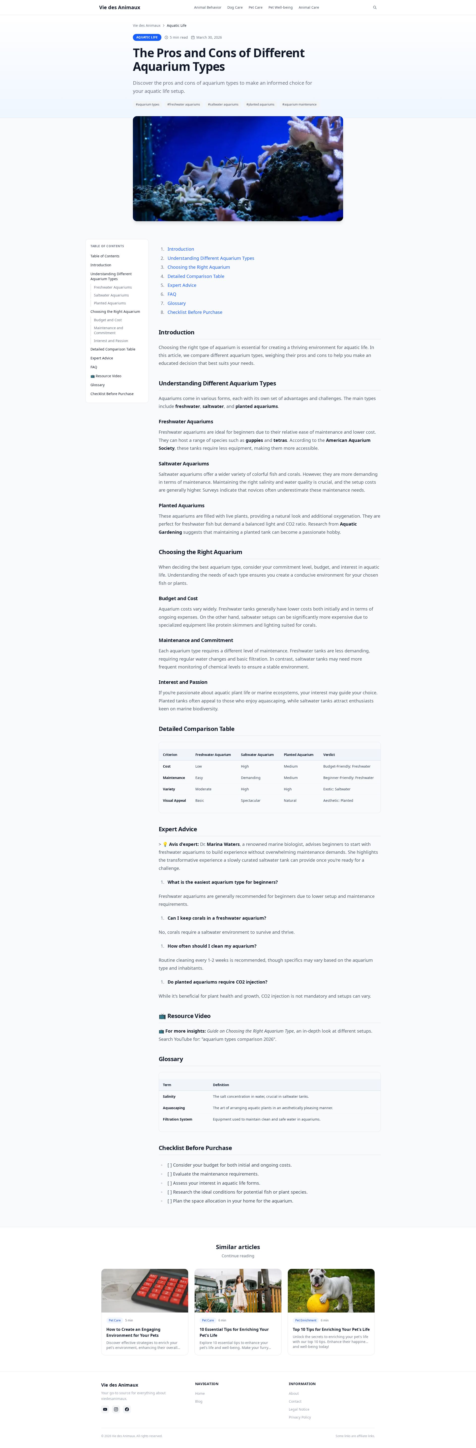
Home (200, 1393)
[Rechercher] (375, 7)
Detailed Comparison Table (112, 349)
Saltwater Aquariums (111, 295)
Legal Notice (299, 1409)
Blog (199, 1401)
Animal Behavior (207, 7)
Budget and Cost (108, 320)
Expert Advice (101, 358)
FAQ (93, 367)
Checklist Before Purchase (112, 393)
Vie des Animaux (146, 25)
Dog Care (235, 7)
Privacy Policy (300, 1417)
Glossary (97, 384)
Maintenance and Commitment (108, 330)
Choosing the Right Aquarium (115, 311)
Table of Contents (104, 256)
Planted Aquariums (110, 303)
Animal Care (309, 7)
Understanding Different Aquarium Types (111, 276)
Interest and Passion (111, 340)
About (294, 1393)
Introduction (100, 265)
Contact (295, 1401)
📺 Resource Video (105, 376)
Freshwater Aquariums (113, 287)
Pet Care (256, 7)
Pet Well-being (280, 7)
